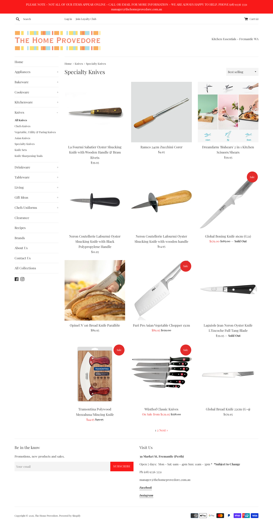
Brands (20, 238)
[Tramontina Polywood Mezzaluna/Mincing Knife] (95, 374)
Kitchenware (37, 102)
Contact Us (23, 258)
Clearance (22, 218)
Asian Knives (22, 138)
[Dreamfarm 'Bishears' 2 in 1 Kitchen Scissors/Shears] (228, 112)
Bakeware (37, 82)
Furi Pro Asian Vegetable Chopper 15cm (161, 325)
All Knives (21, 120)
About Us (21, 248)
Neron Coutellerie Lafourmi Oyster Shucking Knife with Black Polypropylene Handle (95, 241)
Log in (68, 19)
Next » (163, 430)
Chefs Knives (22, 126)
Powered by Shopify (70, 515)
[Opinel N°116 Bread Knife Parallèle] (95, 290)
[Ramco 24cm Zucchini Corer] (161, 112)
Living (37, 187)
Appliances (37, 72)
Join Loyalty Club (86, 19)
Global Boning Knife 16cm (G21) (228, 236)
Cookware (37, 92)
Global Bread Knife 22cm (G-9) (228, 409)
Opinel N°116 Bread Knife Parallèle (95, 325)
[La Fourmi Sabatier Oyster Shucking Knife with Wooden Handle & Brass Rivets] (95, 112)
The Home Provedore (46, 515)
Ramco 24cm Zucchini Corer (161, 147)
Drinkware (37, 167)
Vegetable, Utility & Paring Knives (35, 132)
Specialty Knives (25, 144)
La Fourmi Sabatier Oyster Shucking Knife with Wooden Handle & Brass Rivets (95, 152)
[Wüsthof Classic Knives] (161, 374)
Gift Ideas (37, 197)
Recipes (20, 228)
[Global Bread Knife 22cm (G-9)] (228, 374)
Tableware (37, 177)
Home (19, 62)
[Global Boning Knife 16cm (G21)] (228, 201)
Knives (36, 112)
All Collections (25, 268)
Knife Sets (21, 150)
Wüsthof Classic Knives (161, 409)
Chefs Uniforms (37, 207)
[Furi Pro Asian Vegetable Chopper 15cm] (161, 290)
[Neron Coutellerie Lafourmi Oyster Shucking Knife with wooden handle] (161, 201)
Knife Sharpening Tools (29, 155)
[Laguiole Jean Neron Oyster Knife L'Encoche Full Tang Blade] (228, 290)
